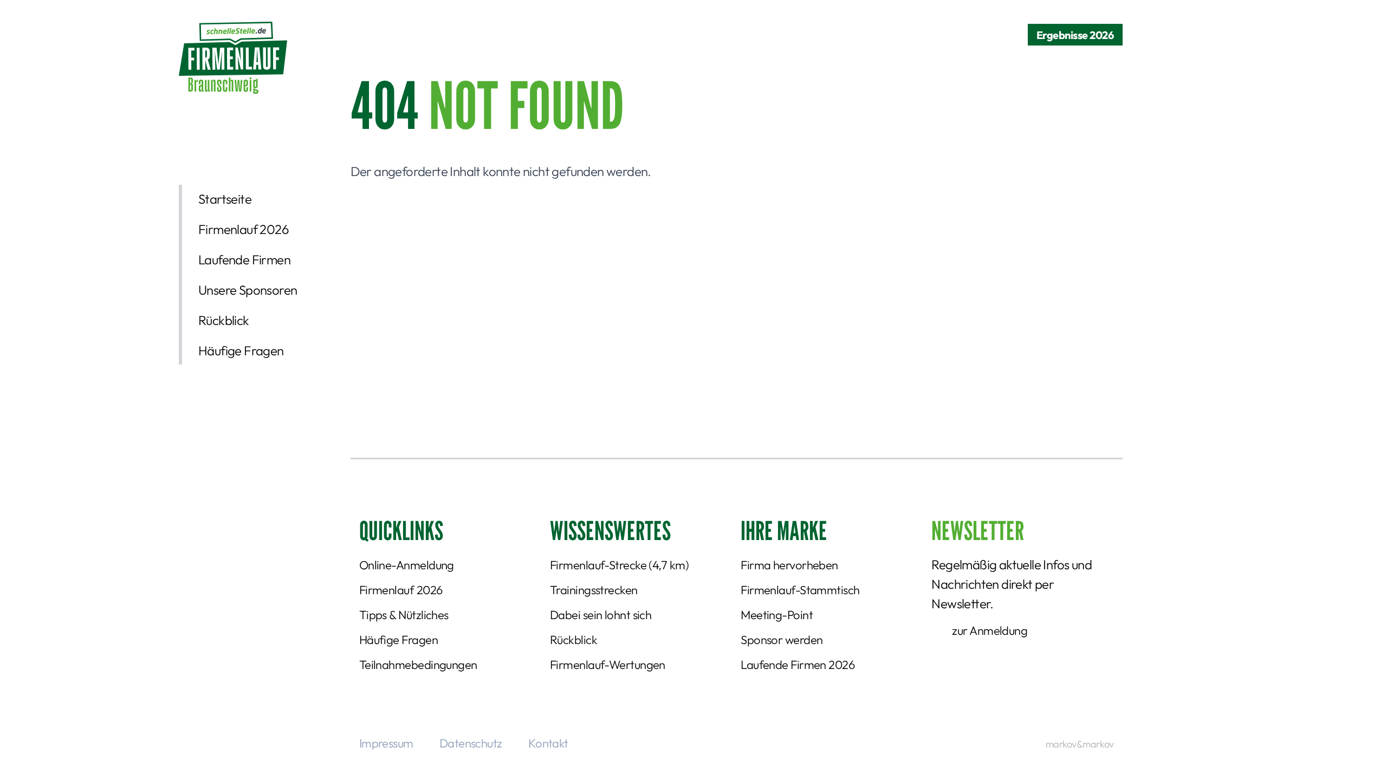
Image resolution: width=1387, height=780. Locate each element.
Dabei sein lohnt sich (600, 614)
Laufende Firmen (244, 259)
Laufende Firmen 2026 (797, 664)
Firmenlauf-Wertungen (607, 664)
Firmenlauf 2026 (243, 229)
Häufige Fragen (241, 350)
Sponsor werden (781, 639)
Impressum (386, 743)
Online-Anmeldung (406, 565)
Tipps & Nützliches (404, 614)
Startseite (224, 199)
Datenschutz (470, 743)
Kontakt (548, 743)
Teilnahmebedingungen (418, 664)
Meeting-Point (777, 614)
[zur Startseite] (233, 58)
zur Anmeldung (989, 630)
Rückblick (223, 320)
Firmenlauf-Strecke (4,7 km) (619, 565)
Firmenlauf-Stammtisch (800, 589)
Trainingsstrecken (594, 589)
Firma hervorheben (789, 565)
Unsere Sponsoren (247, 290)
